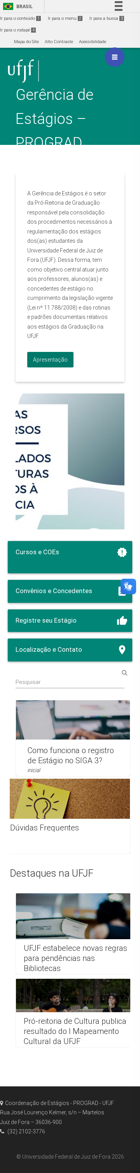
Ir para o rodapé (17, 30)
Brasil (16, 6)
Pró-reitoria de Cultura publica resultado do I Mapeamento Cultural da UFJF (75, 1031)
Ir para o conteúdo (20, 18)
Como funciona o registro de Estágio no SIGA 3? (71, 755)
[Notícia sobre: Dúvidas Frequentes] (66, 816)
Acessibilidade (92, 41)
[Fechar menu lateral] (114, 57)
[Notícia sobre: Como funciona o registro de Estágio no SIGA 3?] (73, 738)
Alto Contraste (59, 41)
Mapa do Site (26, 41)
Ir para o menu (64, 18)
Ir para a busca (106, 18)
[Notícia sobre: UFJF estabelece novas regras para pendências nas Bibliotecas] (77, 933)
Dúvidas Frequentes (44, 827)
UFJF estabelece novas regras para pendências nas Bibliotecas (75, 958)
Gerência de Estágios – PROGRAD (54, 118)
